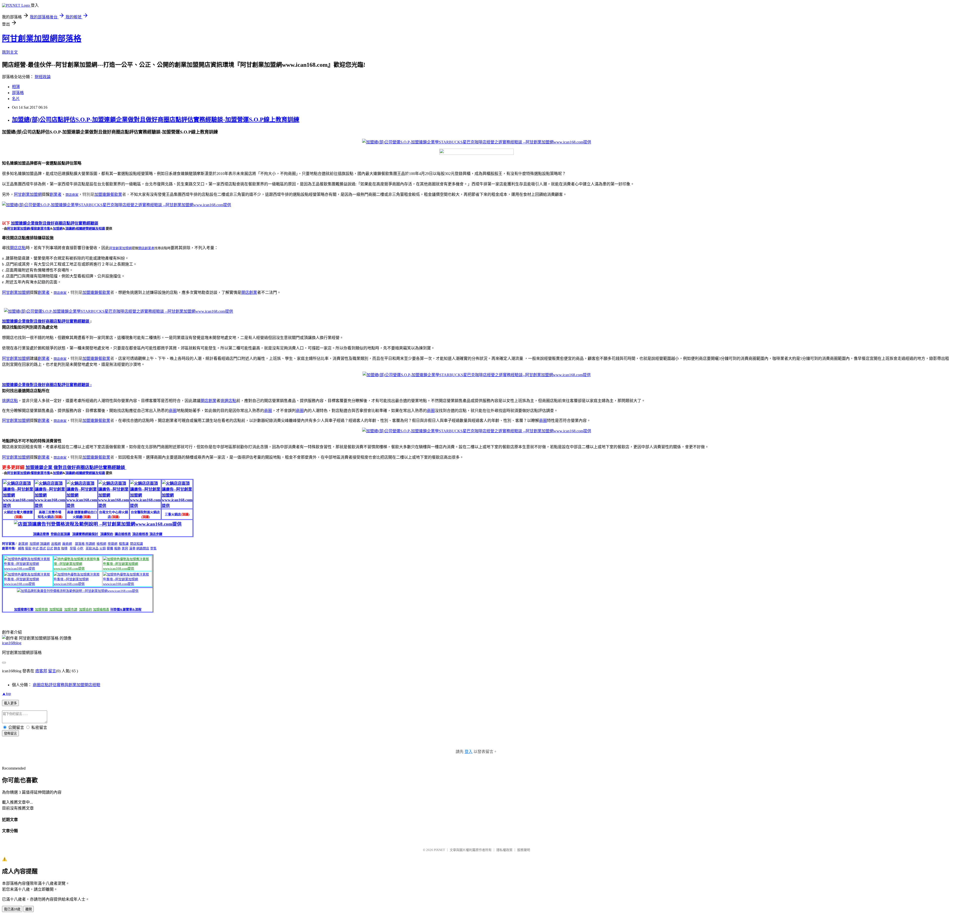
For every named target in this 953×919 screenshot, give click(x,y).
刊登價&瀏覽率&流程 (125, 609)
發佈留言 (10, 733)
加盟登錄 (41, 609)
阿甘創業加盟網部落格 (41, 38)
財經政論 (43, 77)
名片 (16, 99)
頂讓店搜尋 (41, 534)
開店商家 (72, 195)
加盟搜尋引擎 (24, 609)
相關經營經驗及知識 (90, 228)
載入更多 (10, 703)
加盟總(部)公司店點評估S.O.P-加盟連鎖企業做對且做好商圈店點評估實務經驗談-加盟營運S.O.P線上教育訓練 (155, 119)
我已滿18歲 (12, 909)
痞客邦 (41, 671)
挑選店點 (10, 401)
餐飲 (28, 548)
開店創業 (249, 292)
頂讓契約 (106, 534)
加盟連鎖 (102, 194)
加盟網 (58, 228)
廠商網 (67, 543)
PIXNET (439, 850)
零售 (153, 548)
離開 (28, 909)
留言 (52, 671)
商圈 (173, 410)
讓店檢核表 (123, 534)
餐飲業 (116, 194)
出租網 (56, 543)
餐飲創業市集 (40, 228)
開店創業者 (146, 248)
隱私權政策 (504, 850)
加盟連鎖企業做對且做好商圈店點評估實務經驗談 (54, 223)
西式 (42, 548)
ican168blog (11, 643)
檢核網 (101, 543)
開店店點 (18, 248)
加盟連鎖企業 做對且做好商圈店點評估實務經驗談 (76, 467)
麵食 (57, 548)
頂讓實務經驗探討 (85, 534)
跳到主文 (10, 52)
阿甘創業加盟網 (28, 194)
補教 (21, 548)
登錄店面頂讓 (60, 534)
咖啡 (64, 548)
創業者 (56, 194)
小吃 (80, 548)
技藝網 (112, 543)
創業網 (23, 543)
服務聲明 (523, 850)
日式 (50, 548)
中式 (35, 548)
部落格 (18, 93)
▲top (6, 693)
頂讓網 (70, 228)
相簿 (16, 87)
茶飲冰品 (92, 548)
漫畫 (132, 548)
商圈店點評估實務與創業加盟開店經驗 (66, 685)
